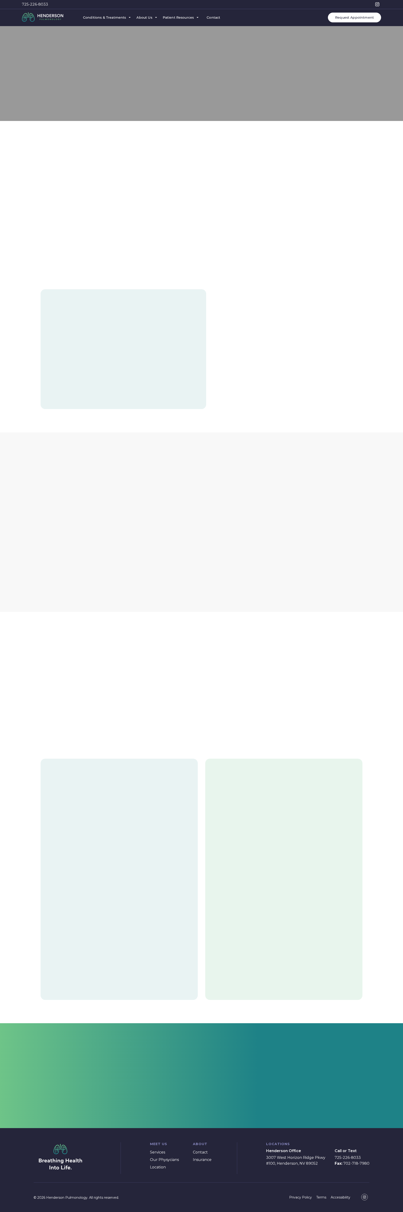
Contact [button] (213, 17)
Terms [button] (321, 1197)
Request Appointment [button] (354, 17)
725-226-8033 (35, 4)
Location (158, 1167)
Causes (101, 105)
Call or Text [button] (346, 1151)
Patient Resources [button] (178, 17)
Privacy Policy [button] (300, 1197)
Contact (200, 1152)
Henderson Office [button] (283, 1151)
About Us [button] (144, 17)
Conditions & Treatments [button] (104, 17)
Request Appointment (201, 1094)
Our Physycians (164, 1159)
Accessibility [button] (340, 1197)
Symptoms (74, 105)
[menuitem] (106, 17)
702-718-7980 (352, 1163)
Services (37, 46)
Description (42, 105)
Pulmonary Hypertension (73, 46)
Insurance (202, 1159)
